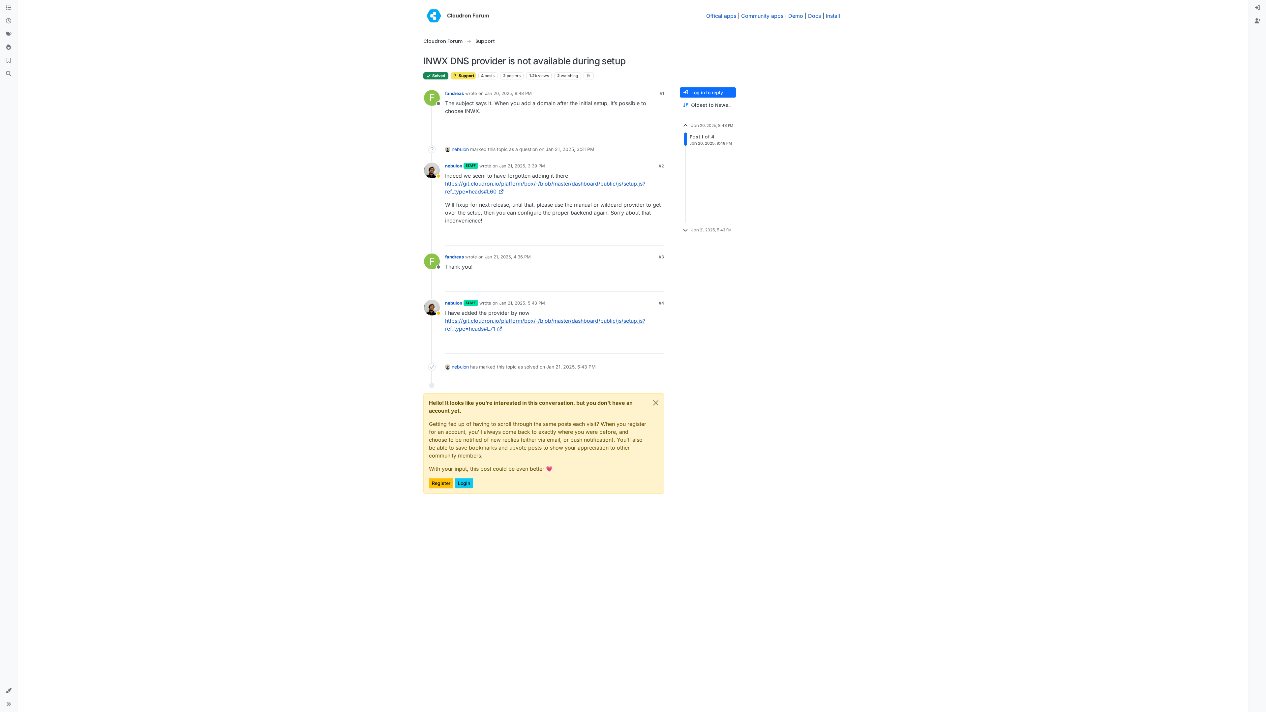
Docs (814, 16)
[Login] (1257, 8)
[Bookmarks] (9, 60)
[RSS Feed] (589, 75)
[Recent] (9, 21)
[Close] (656, 403)
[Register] (1257, 21)
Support (466, 75)
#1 (662, 93)
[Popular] (9, 47)
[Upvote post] (648, 128)
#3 (661, 256)
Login (464, 483)
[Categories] (9, 8)
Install (833, 16)
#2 (661, 165)
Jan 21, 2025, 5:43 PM (522, 303)
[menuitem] (1257, 8)
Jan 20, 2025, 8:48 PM (508, 93)
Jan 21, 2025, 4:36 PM (508, 256)
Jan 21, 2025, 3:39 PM (522, 165)
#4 (661, 303)
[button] (9, 691)
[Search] (9, 74)
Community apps (762, 16)
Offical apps (721, 16)
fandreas (454, 93)
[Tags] (9, 34)
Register (441, 483)
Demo (795, 16)
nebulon (460, 149)
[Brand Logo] (434, 16)
